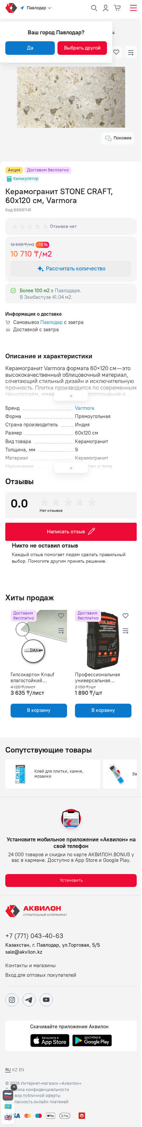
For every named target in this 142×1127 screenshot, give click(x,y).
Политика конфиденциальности (37, 1089)
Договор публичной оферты (32, 1095)
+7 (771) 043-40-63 (34, 936)
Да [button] (30, 48)
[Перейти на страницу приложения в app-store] (50, 1041)
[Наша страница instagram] (11, 999)
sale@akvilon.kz (23, 952)
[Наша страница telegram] (29, 999)
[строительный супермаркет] (11, 8)
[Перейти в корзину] (118, 8)
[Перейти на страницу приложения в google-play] (92, 1041)
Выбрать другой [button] (82, 48)
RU (8, 1069)
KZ (15, 1069)
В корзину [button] (39, 710)
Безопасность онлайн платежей (37, 1102)
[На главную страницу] (37, 911)
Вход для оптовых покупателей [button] (40, 975)
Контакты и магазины (30, 966)
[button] (116, 52)
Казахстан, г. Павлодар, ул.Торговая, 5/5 (52, 945)
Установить (71, 880)
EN (21, 1069)
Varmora (84, 408)
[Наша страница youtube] (46, 999)
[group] (31, 226)
